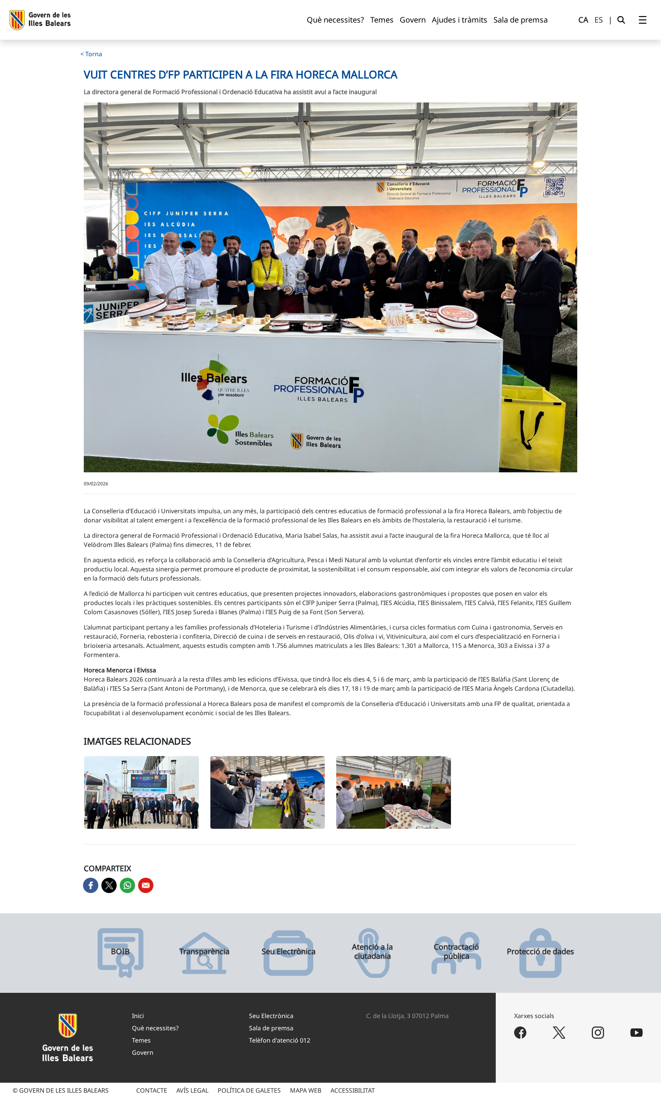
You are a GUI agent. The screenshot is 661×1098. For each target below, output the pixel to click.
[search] (621, 20)
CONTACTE (151, 1090)
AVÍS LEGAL (192, 1090)
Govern (142, 1052)
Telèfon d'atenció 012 (279, 1040)
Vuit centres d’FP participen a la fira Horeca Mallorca (240, 74)
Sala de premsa (271, 1028)
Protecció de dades (540, 951)
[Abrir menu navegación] (643, 20)
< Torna (91, 54)
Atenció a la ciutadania (372, 951)
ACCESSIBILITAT (352, 1090)
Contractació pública (456, 951)
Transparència (204, 951)
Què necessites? (155, 1028)
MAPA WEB (305, 1090)
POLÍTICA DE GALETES (249, 1090)
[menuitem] (335, 20)
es (598, 20)
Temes (141, 1040)
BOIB (120, 951)
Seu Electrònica (289, 951)
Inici (138, 1016)
